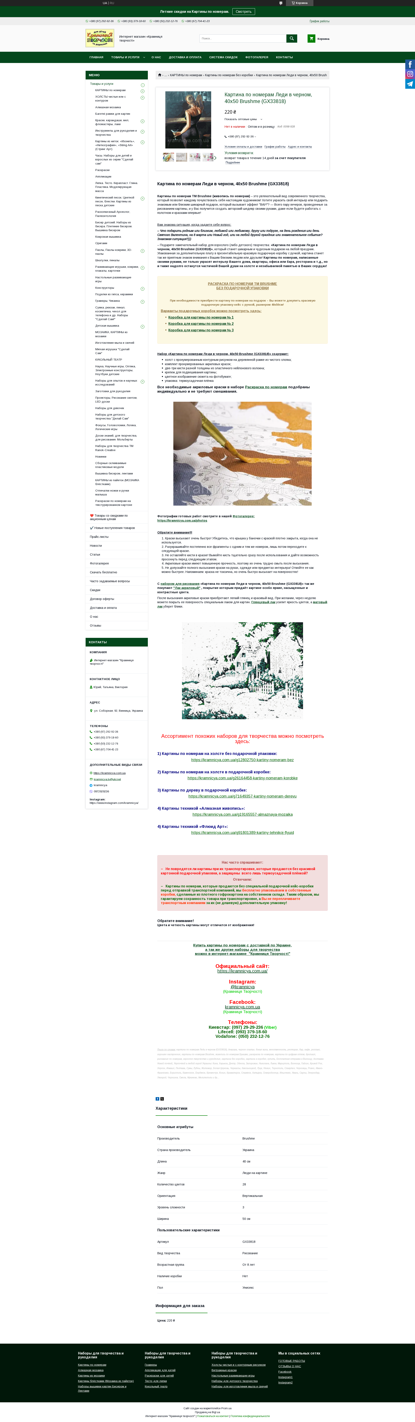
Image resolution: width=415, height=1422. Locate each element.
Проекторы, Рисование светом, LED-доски (116, 399)
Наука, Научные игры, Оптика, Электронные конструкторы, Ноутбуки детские (115, 370)
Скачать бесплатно (103, 572)
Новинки (100, 456)
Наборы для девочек (109, 408)
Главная (96, 57)
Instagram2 (285, 1382)
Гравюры (151, 1364)
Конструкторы (104, 287)
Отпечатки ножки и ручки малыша (112, 492)
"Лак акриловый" (186, 588)
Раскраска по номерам (266, 387)
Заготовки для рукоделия (112, 391)
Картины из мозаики (91, 1375)
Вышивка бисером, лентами (114, 473)
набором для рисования (180, 583)
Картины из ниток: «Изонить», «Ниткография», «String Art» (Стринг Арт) (115, 145)
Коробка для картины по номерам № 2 (201, 324)
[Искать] (291, 38)
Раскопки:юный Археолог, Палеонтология (112, 213)
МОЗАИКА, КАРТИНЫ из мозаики (111, 334)
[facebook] (157, 1099)
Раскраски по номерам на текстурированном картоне (113, 502)
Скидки (95, 590)
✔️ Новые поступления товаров (112, 528)
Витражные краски (224, 1370)
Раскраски (102, 170)
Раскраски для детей (159, 1375)
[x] (162, 1099)
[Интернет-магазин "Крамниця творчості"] (100, 46)
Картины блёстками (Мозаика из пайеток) (106, 1381)
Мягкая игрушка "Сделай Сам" (112, 351)
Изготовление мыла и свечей (114, 342)
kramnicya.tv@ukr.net (107, 779)
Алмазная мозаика (108, 107)
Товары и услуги (125, 57)
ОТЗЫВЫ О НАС (289, 1366)
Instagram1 (285, 1377)
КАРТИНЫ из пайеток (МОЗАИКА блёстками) (117, 482)
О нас (156, 57)
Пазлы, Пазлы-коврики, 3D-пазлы (113, 251)
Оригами (101, 243)
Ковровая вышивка (108, 236)
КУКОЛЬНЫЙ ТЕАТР (108, 359)
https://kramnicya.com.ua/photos (182, 520)
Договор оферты (102, 599)
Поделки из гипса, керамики (114, 294)
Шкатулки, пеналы (107, 260)
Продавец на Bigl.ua (207, 1412)
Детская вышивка (107, 325)
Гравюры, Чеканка (107, 300)
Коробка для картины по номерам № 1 (201, 317)
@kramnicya (243, 986)
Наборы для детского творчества (235, 1381)
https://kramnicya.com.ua (110, 773)
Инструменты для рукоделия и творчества (116, 132)
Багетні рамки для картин (112, 113)
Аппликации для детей (160, 1370)
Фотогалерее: (244, 516)
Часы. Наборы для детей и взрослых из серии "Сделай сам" (114, 159)
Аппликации (103, 176)
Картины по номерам (92, 1364)
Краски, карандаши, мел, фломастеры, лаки (112, 122)
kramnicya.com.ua (242, 1006)
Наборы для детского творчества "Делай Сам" (112, 416)
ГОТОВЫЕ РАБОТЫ (291, 1360)
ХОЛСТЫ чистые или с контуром (110, 98)
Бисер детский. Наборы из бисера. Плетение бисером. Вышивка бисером (113, 226)
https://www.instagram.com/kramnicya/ (114, 803)
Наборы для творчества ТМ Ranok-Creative (114, 447)
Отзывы (95, 625)
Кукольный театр (156, 1386)
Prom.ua (226, 1408)
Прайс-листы (99, 536)
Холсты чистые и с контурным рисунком (239, 1364)
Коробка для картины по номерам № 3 (201, 330)
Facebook (285, 1371)
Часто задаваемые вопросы (110, 581)
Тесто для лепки (156, 1381)
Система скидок (223, 57)
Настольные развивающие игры (113, 279)
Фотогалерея (256, 57)
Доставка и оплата (185, 57)
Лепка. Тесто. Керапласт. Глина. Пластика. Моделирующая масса (116, 186)
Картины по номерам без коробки (229, 75)
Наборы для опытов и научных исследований (116, 382)
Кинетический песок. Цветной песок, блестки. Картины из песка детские (114, 201)
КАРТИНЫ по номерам (186, 75)
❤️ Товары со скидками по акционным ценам (109, 517)
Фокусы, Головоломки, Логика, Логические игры (115, 427)
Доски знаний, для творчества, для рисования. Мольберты (116, 437)
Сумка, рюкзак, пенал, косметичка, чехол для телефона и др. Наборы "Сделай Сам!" (111, 313)
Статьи (95, 554)
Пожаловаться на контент (213, 1416)
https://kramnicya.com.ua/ (242, 971)
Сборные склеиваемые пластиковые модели (110, 465)
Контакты (284, 57)
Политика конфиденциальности (250, 1416)
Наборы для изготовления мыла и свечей (240, 1386)
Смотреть (244, 11)
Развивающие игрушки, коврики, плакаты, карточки (117, 268)
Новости (96, 545)
